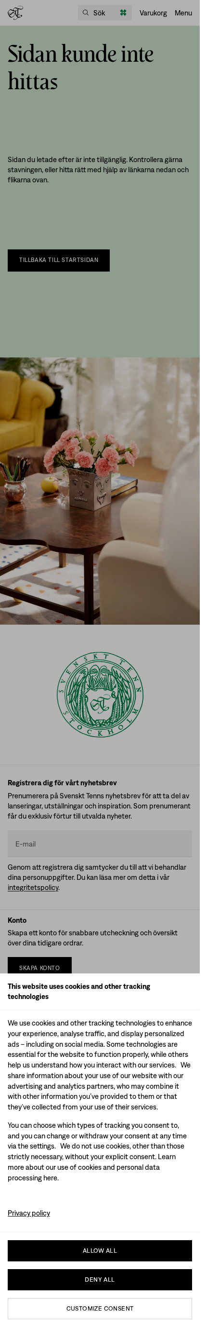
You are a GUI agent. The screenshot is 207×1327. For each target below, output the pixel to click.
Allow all (100, 1250)
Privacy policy (29, 1213)
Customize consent (100, 1308)
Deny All (100, 1279)
